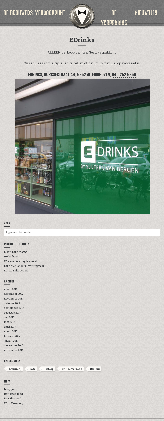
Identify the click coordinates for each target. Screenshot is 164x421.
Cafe (32, 368)
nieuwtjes (146, 13)
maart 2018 (11, 289)
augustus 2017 (12, 312)
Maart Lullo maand (15, 252)
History (49, 368)
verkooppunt (50, 13)
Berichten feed (13, 394)
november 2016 (14, 350)
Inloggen (9, 389)
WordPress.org (14, 403)
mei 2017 (9, 322)
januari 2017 (11, 340)
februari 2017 (12, 336)
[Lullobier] (82, 16)
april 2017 (10, 326)
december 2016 (13, 345)
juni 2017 (9, 317)
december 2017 (13, 294)
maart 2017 (11, 331)
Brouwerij (15, 368)
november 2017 (14, 298)
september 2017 (14, 308)
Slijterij (95, 368)
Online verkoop (72, 368)
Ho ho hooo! (11, 256)
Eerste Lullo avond (16, 270)
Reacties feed (12, 398)
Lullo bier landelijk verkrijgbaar (24, 266)
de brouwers (18, 13)
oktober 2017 (12, 303)
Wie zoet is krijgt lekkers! (20, 261)
